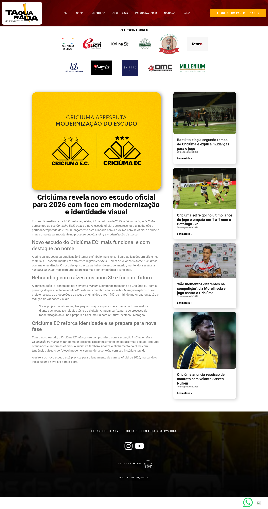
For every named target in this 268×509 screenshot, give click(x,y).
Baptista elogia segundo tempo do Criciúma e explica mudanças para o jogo (203, 144)
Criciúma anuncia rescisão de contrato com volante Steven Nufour (201, 378)
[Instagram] (128, 446)
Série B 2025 (120, 13)
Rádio (186, 13)
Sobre (80, 13)
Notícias (169, 13)
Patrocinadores (146, 13)
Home (65, 13)
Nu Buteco (98, 13)
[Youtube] (139, 446)
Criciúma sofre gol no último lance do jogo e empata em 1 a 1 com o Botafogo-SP (204, 219)
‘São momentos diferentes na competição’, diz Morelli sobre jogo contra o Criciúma (201, 288)
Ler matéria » (184, 158)
